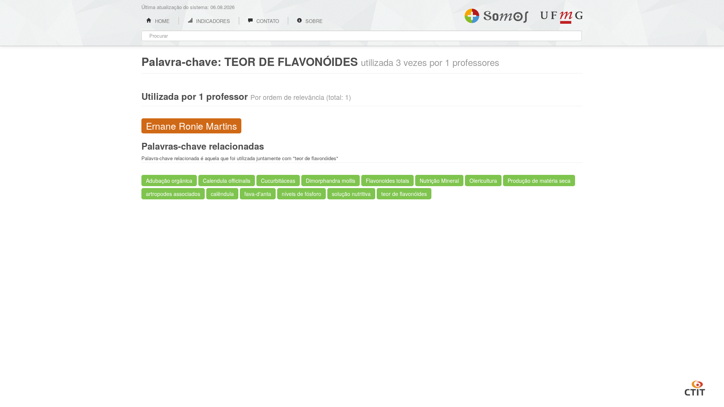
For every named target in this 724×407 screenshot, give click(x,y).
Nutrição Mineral (439, 180)
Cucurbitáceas (278, 180)
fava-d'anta (257, 193)
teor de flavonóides (404, 193)
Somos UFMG (496, 14)
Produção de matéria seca (539, 180)
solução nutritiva (351, 193)
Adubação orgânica (169, 180)
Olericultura (483, 180)
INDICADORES (212, 20)
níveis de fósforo (301, 193)
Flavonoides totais (387, 180)
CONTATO (267, 20)
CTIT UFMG (695, 387)
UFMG (561, 17)
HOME (161, 20)
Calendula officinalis (226, 180)
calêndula (222, 193)
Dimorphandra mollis (330, 180)
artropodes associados (173, 193)
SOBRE (313, 20)
